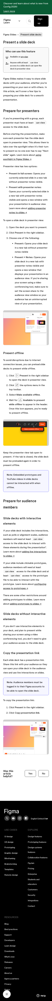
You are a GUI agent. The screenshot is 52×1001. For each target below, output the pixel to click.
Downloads (9, 951)
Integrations (33, 900)
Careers (8, 968)
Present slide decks (31, 34)
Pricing (31, 868)
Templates (9, 869)
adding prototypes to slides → (25, 603)
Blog (6, 924)
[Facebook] (26, 818)
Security (31, 895)
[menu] (39, 819)
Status (7, 989)
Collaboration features (38, 857)
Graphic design (11, 853)
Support (8, 935)
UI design (8, 836)
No (43, 773)
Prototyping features (37, 842)
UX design (8, 842)
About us (8, 973)
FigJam (31, 863)
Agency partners (11, 978)
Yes (30, 773)
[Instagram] (19, 818)
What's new (9, 957)
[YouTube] (13, 818)
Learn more (9, 11)
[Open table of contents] (7, 994)
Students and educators (33, 881)
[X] (7, 818)
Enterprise (32, 874)
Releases (8, 962)
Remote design (11, 875)
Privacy (7, 984)
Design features (35, 836)
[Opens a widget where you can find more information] (41, 996)
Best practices (11, 929)
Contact (31, 906)
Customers (33, 889)
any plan (24, 57)
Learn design (10, 946)
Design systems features (35, 849)
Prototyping (9, 847)
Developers (9, 940)
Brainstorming (10, 864)
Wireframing (9, 858)
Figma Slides (9, 34)
